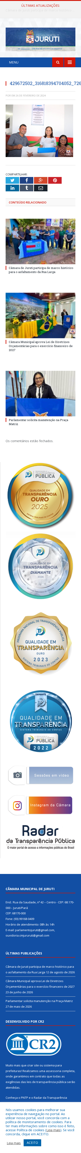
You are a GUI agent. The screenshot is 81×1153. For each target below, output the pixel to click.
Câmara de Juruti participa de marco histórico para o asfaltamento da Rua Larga (41, 270)
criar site (33, 1065)
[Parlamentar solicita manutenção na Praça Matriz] (40, 393)
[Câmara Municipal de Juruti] (40, 38)
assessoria (53, 1071)
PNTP (24, 1098)
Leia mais (53, 1130)
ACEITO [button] (32, 1142)
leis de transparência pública (46, 1082)
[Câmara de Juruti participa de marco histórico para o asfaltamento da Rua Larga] (40, 241)
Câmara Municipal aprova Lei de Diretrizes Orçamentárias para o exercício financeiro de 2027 (42, 10)
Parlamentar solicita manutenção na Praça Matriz (39, 1001)
